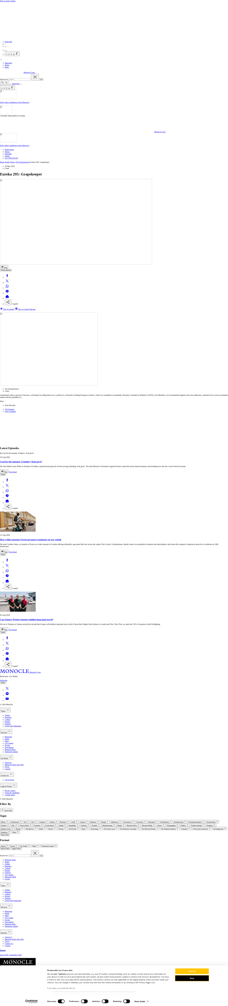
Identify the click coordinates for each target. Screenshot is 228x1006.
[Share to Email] (7, 298)
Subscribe (8, 42)
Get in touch (9, 780)
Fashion (8, 724)
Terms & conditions (12, 793)
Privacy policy (10, 791)
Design (7, 722)
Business (8, 717)
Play (5, 268)
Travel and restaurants (13, 726)
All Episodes (9, 409)
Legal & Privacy (6, 786)
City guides (9, 743)
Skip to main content (7, 1)
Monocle (4, 933)
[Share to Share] (8, 302)
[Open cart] (6, 50)
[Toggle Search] (4, 83)
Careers (7, 769)
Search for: (4, 79)
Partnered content (11, 752)
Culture (7, 720)
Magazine (8, 63)
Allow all (192, 971)
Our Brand (4, 758)
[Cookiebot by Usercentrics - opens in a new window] (31, 1001)
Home (2, 162)
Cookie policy (10, 795)
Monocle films (10, 750)
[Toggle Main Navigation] (1, 59)
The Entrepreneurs (23, 162)
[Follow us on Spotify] (7, 695)
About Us (8, 937)
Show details (139, 1001)
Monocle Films (10, 877)
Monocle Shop (10, 860)
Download (13, 472)
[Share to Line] (7, 293)
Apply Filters (16, 849)
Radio (7, 65)
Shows (7, 152)
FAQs (7, 767)
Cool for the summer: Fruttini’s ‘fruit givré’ (21, 461)
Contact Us (5, 776)
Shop (7, 67)
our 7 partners (60, 974)
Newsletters (9, 747)
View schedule (10, 411)
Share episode (6, 270)
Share (3, 474)
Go (41, 79)
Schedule (8, 154)
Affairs (7, 715)
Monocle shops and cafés (14, 765)
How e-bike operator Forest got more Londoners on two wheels (30, 539)
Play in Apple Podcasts (27, 309)
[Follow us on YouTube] (7, 700)
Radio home (9, 150)
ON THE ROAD (11, 158)
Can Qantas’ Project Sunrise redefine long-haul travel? (26, 619)
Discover (4, 733)
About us (8, 763)
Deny (192, 978)
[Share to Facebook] (7, 277)
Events (7, 745)
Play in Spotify (9, 309)
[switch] (84, 1001)
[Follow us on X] (7, 690)
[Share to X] (7, 283)
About (7, 156)
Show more (5, 835)
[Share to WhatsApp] (7, 288)
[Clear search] (35, 77)
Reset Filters (5, 849)
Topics (3, 711)
